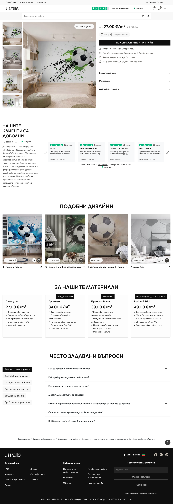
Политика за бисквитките (94, 476)
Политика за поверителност (71, 470)
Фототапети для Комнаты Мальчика (98, 439)
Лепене (8, 485)
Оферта (67, 483)
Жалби (33, 469)
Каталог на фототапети (44, 439)
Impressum (68, 477)
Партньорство (95, 483)
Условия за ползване (97, 469)
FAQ (7, 469)
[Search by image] (143, 16)
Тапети (34, 479)
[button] (92, 65)
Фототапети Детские (68, 439)
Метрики (9, 474)
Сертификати (37, 474)
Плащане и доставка (15, 479)
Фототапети (24, 439)
